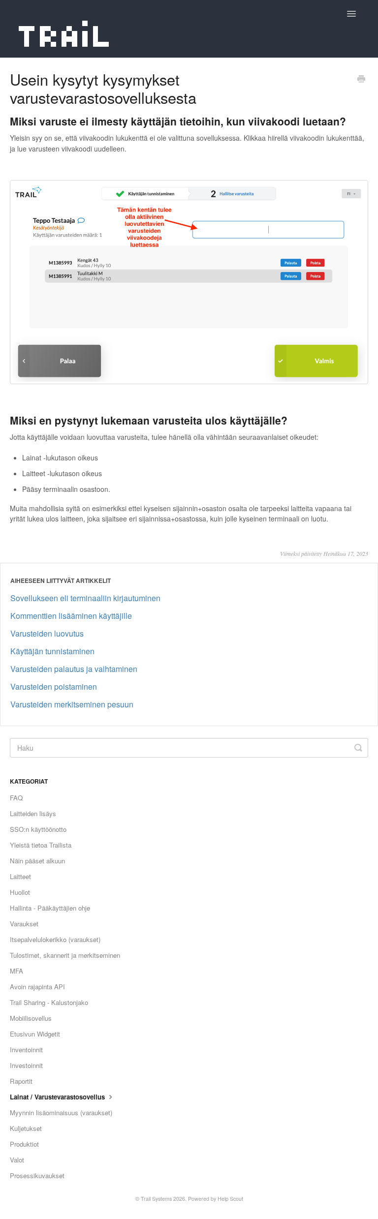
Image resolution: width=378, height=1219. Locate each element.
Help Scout (230, 1198)
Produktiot (24, 1144)
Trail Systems (156, 1198)
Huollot (20, 892)
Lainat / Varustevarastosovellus (58, 1096)
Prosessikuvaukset (37, 1175)
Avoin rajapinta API (37, 986)
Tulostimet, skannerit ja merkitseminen (65, 955)
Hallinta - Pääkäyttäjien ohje (50, 908)
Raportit (21, 1081)
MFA (16, 970)
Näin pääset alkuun (37, 860)
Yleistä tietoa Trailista (40, 845)
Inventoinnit (26, 1049)
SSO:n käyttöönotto (38, 829)
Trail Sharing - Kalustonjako (49, 1002)
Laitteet (20, 876)
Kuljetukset (26, 1128)
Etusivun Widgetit (35, 1033)
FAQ (16, 797)
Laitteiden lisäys (33, 813)
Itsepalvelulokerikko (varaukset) (55, 939)
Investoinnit (26, 1065)
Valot (17, 1159)
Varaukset (24, 923)
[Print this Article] (361, 79)
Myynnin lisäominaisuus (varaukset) (61, 1112)
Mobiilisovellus (31, 1018)
